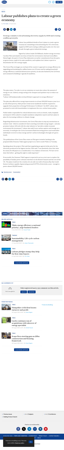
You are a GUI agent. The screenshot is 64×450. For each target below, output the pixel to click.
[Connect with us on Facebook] (18, 429)
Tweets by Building (47, 305)
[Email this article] (14, 29)
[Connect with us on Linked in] (29, 429)
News (3, 11)
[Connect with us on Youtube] (46, 429)
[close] (60, 26)
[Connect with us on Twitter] (24, 429)
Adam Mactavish (29, 243)
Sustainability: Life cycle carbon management (25, 239)
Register (31, 292)
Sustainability (16, 172)
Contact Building (54, 436)
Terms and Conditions (20, 436)
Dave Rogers (29, 312)
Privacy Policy (43, 436)
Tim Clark (5, 23)
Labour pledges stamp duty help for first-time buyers (25, 252)
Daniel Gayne (29, 327)
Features (14, 235)
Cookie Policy (33, 436)
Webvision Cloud (36, 444)
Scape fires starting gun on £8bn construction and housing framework (25, 338)
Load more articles (21, 263)
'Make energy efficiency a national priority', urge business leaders (26, 226)
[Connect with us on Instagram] (40, 429)
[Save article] (59, 29)
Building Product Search (10, 417)
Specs (39, 438)
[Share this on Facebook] (4, 29)
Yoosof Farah (27, 230)
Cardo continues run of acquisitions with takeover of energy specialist (24, 323)
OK (31, 442)
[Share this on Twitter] (7, 29)
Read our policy (19, 443)
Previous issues (8, 414)
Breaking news (7, 172)
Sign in (40, 26)
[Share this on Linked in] (11, 29)
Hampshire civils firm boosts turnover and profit (24, 308)
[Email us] (35, 429)
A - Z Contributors (51, 414)
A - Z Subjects (29, 414)
